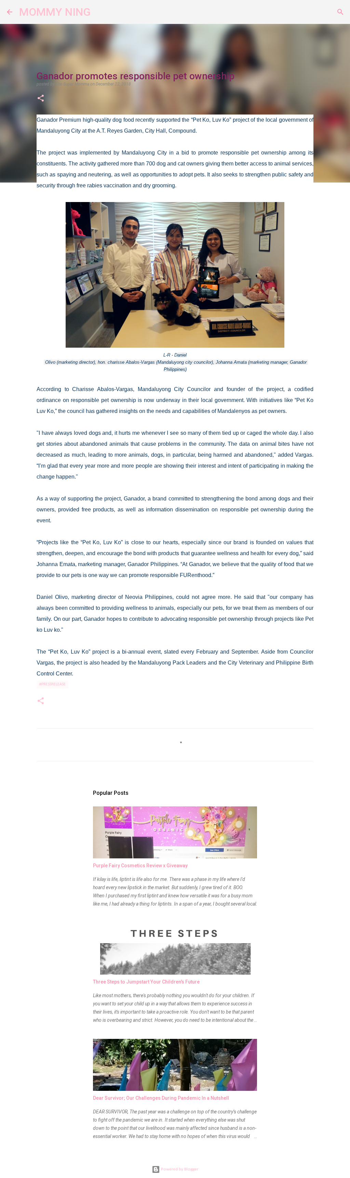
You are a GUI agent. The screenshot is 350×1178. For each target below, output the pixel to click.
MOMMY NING (55, 11)
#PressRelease (52, 684)
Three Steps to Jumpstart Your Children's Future (146, 982)
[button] (41, 99)
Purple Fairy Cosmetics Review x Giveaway (140, 865)
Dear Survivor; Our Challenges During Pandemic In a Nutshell (161, 1098)
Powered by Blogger (179, 1169)
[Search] (100, 12)
